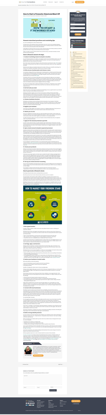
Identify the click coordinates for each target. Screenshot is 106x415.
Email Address (72, 26)
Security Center (63, 404)
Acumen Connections (22, 5)
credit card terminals (34, 142)
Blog (28, 5)
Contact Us (61, 2)
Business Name (72, 22)
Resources (51, 2)
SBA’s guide (37, 75)
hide (75, 52)
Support (56, 2)
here (26, 144)
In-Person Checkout (40, 401)
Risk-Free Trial (80, 2)
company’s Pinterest (56, 257)
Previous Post (25, 364)
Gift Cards (39, 404)
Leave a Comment (26, 15)
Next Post (60, 364)
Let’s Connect (27, 355)
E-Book (49, 402)
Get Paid (45, 2)
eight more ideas (27, 328)
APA (56, 63)
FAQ (60, 402)
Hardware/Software (40, 405)
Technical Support (63, 401)
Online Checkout (40, 402)
